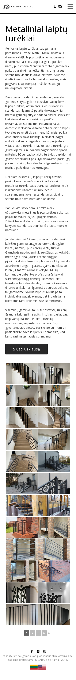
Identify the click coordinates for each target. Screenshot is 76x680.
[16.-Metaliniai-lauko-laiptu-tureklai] (54, 527)
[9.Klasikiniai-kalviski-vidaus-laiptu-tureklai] (22, 461)
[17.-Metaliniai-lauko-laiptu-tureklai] (22, 549)
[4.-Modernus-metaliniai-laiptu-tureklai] (54, 395)
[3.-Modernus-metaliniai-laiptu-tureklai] (22, 395)
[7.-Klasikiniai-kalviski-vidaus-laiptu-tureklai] (22, 439)
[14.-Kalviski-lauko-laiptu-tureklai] (54, 505)
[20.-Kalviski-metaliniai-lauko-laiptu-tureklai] (54, 571)
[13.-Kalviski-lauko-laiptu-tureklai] (22, 505)
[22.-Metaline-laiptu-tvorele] (54, 593)
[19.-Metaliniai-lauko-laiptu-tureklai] (22, 571)
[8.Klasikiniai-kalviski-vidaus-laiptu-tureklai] (54, 439)
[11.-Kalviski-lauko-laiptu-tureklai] (22, 483)
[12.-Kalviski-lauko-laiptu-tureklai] (54, 483)
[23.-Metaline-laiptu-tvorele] (22, 614)
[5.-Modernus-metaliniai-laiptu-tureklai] (22, 417)
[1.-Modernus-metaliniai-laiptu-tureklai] (22, 373)
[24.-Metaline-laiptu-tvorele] (54, 614)
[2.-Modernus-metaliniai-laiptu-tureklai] (54, 373)
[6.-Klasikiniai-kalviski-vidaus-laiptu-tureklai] (54, 417)
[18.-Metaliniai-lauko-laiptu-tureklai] (54, 549)
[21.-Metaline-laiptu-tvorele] (22, 593)
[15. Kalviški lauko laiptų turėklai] (22, 527)
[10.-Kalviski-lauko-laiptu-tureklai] (54, 461)
